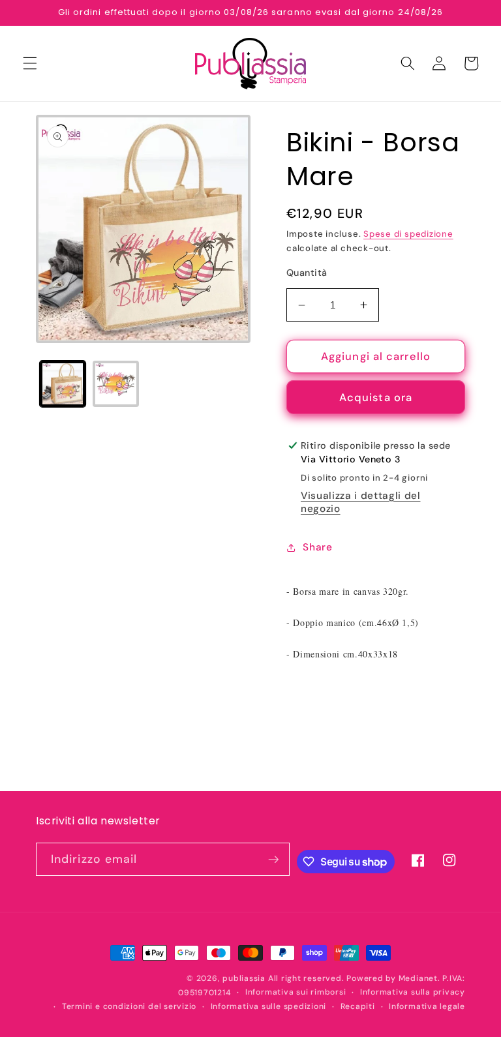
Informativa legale (427, 1006)
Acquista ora (375, 397)
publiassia (244, 978)
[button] (30, 63)
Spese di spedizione (408, 233)
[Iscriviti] (273, 860)
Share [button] (317, 547)
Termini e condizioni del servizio (129, 1006)
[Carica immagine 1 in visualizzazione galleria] (63, 384)
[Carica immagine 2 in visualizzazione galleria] (116, 384)
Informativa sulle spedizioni (269, 1006)
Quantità (306, 272)
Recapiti (358, 1006)
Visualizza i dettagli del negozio (361, 502)
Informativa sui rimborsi (295, 992)
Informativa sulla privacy (412, 992)
